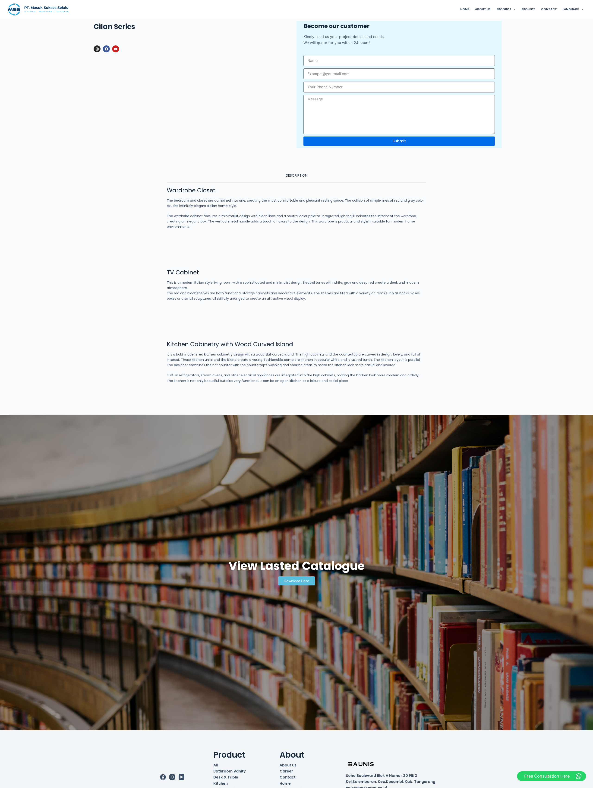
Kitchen (220, 783)
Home (285, 783)
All (215, 765)
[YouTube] (181, 777)
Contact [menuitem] (549, 9)
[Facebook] (106, 48)
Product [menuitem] (503, 9)
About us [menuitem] (483, 9)
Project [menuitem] (528, 9)
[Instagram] (97, 48)
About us (288, 765)
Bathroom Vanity (229, 771)
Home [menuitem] (464, 9)
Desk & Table (225, 777)
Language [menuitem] (571, 9)
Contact (288, 777)
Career (286, 771)
